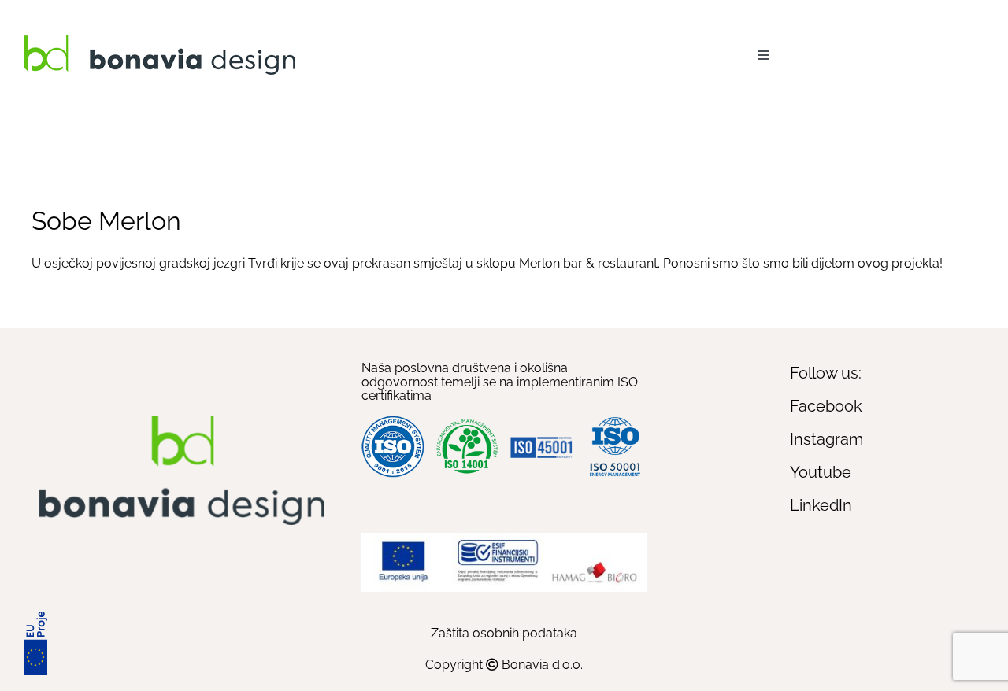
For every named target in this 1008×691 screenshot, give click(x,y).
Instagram (826, 439)
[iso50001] (615, 421)
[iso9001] (392, 421)
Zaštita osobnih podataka (504, 633)
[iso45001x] (541, 430)
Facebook (826, 406)
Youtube (820, 472)
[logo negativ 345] (159, 41)
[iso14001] (466, 421)
